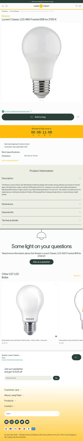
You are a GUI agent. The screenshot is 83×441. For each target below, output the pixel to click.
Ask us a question (41, 262)
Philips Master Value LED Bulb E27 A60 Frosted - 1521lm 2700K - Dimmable (24, 340)
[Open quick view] (56, 336)
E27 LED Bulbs (14, 11)
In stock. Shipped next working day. (12, 359)
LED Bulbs (5, 11)
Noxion (6, 16)
